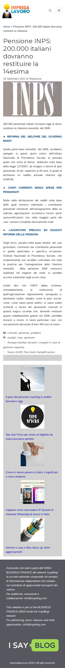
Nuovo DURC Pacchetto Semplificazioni (31, 352)
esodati (11, 337)
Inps (20, 337)
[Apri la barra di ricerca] (50, 11)
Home (6, 26)
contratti (12, 332)
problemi (36, 332)
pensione (24, 332)
